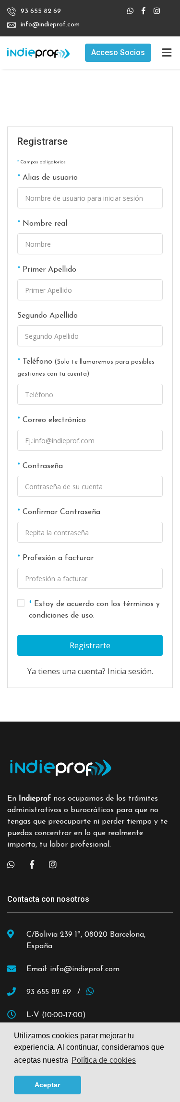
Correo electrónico (54, 420)
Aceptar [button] (47, 1085)
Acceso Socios (118, 52)
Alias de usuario (50, 178)
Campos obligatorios (43, 162)
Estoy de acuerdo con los (94, 610)
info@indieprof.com (50, 24)
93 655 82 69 (41, 11)
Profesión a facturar (58, 558)
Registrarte (90, 645)
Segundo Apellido (47, 316)
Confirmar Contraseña (61, 512)
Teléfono (86, 367)
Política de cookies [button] (104, 1060)
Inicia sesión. (130, 671)
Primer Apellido (49, 270)
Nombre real (45, 224)
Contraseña (43, 466)
